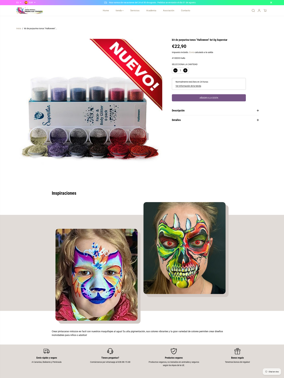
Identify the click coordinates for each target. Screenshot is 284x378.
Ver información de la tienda (188, 86)
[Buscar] (253, 10)
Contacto (185, 10)
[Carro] (265, 10)
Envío (191, 52)
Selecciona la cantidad (184, 64)
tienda (119, 10)
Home (106, 10)
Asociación (168, 10)
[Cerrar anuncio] (271, 2)
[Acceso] (259, 10)
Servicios (134, 10)
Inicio (18, 28)
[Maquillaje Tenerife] (29, 10)
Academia (151, 10)
